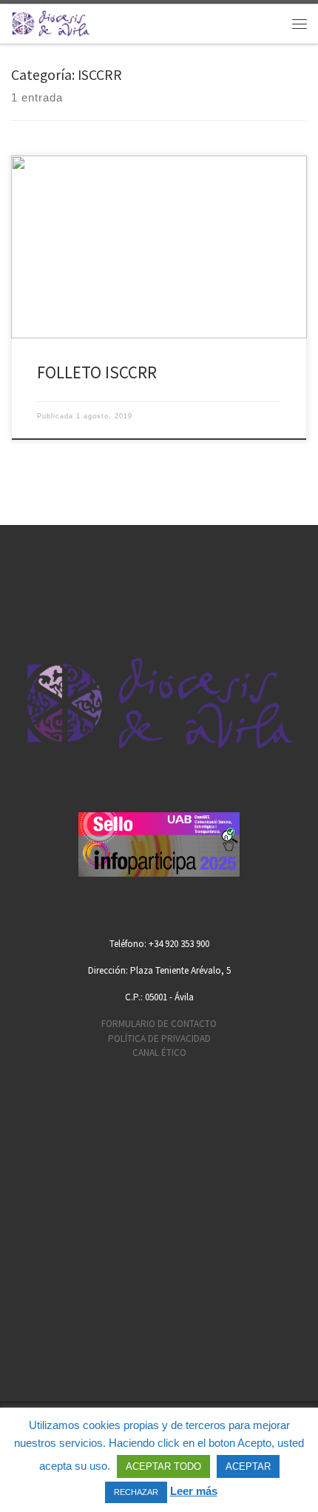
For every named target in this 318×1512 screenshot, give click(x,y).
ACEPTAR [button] (248, 1466)
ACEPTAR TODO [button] (163, 1466)
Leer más (193, 1491)
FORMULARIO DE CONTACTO (159, 1023)
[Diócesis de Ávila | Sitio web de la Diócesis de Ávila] (50, 22)
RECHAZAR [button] (136, 1492)
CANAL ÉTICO (159, 1052)
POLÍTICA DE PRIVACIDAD (159, 1038)
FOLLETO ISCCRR (97, 372)
